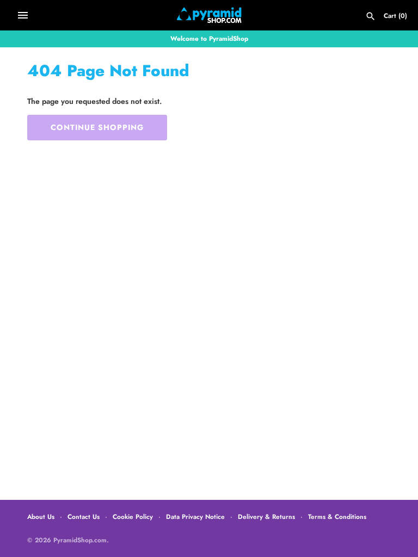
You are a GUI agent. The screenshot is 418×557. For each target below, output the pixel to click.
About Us (40, 516)
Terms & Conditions (337, 516)
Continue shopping (97, 127)
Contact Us (83, 516)
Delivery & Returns (266, 516)
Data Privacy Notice (195, 516)
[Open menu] (23, 15)
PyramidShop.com (80, 539)
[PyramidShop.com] (209, 15)
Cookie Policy (133, 516)
